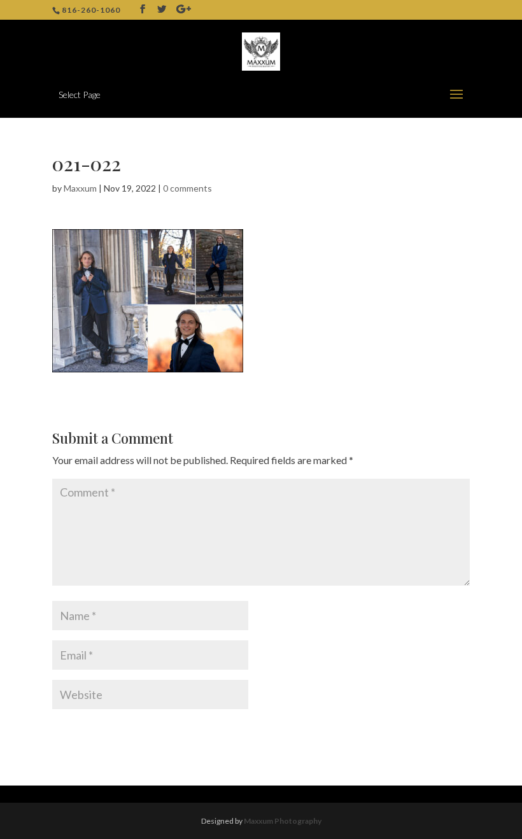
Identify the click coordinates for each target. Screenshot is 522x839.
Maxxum (80, 188)
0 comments (187, 188)
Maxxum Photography (282, 821)
